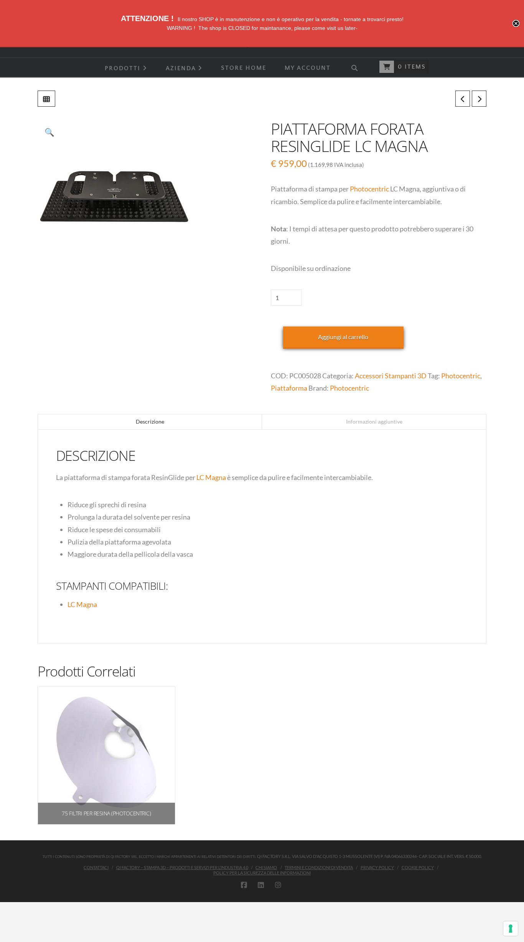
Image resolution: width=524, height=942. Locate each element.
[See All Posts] (46, 99)
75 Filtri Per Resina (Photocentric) (106, 813)
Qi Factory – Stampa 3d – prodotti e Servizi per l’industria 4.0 (182, 867)
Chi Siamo (266, 867)
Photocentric (370, 189)
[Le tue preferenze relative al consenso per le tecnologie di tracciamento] (510, 928)
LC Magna (211, 477)
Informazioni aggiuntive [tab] (374, 421)
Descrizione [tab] (150, 421)
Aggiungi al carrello (343, 336)
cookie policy (418, 867)
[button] (49, 132)
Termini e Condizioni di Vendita (319, 867)
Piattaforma (289, 388)
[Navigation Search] (354, 67)
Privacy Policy (377, 867)
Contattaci (96, 867)
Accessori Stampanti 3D (391, 375)
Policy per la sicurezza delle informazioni (262, 872)
